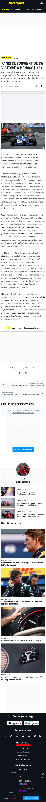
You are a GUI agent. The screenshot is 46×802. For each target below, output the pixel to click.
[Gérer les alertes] (26, 373)
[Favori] (35, 86)
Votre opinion (23, 769)
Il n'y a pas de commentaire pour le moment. (23, 411)
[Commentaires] (41, 86)
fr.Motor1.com (23, 748)
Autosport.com (23, 755)
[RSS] (40, 735)
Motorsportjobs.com (23, 752)
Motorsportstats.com (23, 759)
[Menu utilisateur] (41, 3)
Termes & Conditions (15, 792)
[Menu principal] (4, 3)
